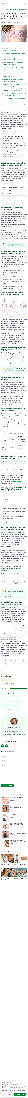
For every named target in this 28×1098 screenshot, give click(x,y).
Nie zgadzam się (8, 1094)
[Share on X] (6, 745)
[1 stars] (2, 680)
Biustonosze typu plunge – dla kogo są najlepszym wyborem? (13, 80)
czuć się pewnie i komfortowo (18, 481)
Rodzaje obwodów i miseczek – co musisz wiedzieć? (14, 54)
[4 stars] (9, 680)
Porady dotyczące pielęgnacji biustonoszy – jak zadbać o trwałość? (14, 94)
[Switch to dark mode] (22, 3)
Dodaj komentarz (7, 785)
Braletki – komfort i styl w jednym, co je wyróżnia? (13, 68)
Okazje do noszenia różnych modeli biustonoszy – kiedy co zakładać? (12, 89)
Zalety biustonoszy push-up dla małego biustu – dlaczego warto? (13, 63)
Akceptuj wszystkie (20, 1094)
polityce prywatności (6, 1091)
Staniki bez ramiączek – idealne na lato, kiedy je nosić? (13, 75)
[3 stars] (7, 680)
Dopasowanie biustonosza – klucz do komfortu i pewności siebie (13, 49)
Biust (5, 9)
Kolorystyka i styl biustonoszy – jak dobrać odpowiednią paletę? (14, 85)
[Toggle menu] (25, 3)
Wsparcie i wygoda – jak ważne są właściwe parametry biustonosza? (12, 58)
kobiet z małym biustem (7, 108)
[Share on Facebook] (2, 745)
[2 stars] (4, 680)
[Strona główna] (1, 9)
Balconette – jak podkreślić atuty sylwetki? (14, 72)
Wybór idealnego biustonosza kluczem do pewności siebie (14, 99)
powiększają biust (14, 631)
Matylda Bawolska (5, 22)
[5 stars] (11, 680)
